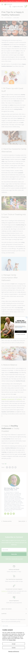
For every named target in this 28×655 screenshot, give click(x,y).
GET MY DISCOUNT (20, 331)
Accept (13, 644)
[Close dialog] (26, 317)
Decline (14, 647)
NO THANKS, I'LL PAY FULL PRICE (20, 334)
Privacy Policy (12, 640)
